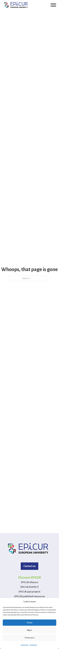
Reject (29, 630)
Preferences (29, 638)
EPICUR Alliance (29, 582)
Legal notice (24, 645)
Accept (29, 623)
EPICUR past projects (29, 591)
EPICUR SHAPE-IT (29, 587)
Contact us (29, 566)
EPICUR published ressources (29, 596)
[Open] (53, 5)
